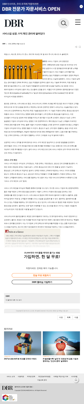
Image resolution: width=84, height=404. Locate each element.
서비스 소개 (11, 376)
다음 (76, 317)
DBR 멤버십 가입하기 (42, 282)
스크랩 (80, 47)
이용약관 (21, 376)
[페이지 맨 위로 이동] (76, 380)
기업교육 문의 (42, 380)
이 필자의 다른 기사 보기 (14, 300)
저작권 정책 (31, 376)
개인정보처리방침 (44, 376)
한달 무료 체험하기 (42, 275)
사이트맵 (74, 376)
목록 (68, 317)
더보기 (76, 47)
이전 (61, 317)
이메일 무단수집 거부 (60, 376)
